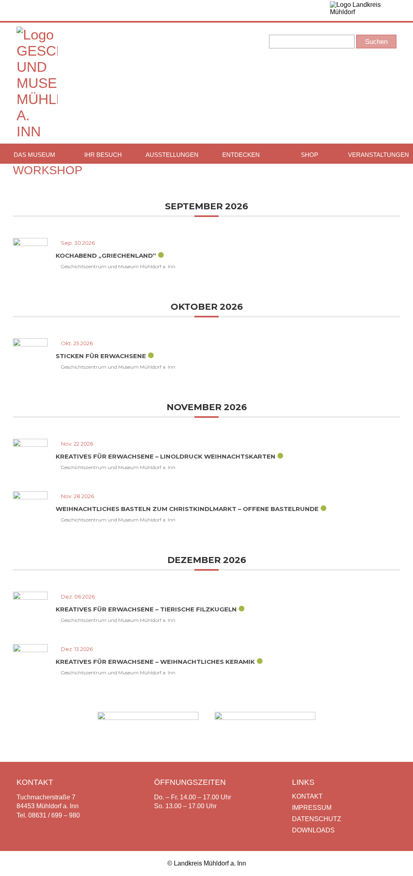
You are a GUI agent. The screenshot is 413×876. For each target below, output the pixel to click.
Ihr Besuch (103, 154)
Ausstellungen (172, 154)
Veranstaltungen (378, 154)
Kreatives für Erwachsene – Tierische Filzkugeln (146, 609)
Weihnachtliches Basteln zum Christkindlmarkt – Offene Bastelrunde (187, 509)
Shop (309, 154)
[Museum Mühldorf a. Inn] (37, 131)
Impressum (312, 807)
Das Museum (34, 154)
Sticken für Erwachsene (101, 356)
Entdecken (241, 154)
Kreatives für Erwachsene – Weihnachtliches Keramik (155, 661)
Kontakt (307, 796)
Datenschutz (316, 819)
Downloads (313, 830)
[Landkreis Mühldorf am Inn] (363, 10)
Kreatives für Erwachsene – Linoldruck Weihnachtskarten (165, 456)
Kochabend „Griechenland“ (106, 255)
